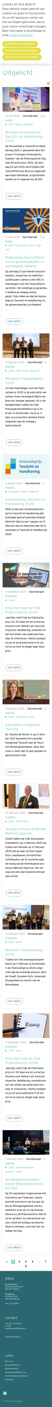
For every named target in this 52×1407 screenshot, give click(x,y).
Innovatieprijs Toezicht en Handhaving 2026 (25, 501)
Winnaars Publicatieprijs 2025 (24, 381)
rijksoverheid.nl (11, 1369)
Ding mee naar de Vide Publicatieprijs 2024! (22, 1061)
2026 (11, 124)
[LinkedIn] (5, 1393)
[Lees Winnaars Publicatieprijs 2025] (26, 345)
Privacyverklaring (12, 1337)
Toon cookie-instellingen (21, 51)
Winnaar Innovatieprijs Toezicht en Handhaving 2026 (24, 137)
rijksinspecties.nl (12, 1365)
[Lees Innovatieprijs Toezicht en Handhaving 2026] (26, 466)
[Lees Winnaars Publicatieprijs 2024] (26, 917)
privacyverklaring (20, 35)
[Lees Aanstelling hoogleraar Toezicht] (26, 692)
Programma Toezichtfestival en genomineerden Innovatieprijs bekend (25, 262)
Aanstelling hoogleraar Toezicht (23, 727)
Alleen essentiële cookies (22, 57)
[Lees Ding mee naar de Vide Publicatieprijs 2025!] (26, 575)
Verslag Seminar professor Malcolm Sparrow (25, 831)
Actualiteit (21, 245)
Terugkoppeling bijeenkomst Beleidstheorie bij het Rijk (24, 1184)
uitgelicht (28, 124)
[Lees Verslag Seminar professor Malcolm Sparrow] (26, 796)
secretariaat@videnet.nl (15, 1328)
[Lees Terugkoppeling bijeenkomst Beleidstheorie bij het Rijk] (26, 1142)
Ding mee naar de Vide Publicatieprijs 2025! (22, 610)
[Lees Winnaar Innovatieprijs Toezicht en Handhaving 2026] (26, 99)
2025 (11, 371)
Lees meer (14, 196)
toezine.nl (9, 1380)
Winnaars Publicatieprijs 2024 (24, 952)
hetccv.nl (9, 1361)
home (18, 124)
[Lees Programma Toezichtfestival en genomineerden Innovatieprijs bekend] (26, 220)
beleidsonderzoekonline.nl (16, 1376)
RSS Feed (48, 83)
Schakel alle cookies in (20, 44)
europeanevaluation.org (15, 1372)
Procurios (18, 1401)
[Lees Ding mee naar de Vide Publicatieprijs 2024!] (26, 1025)
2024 (11, 821)
